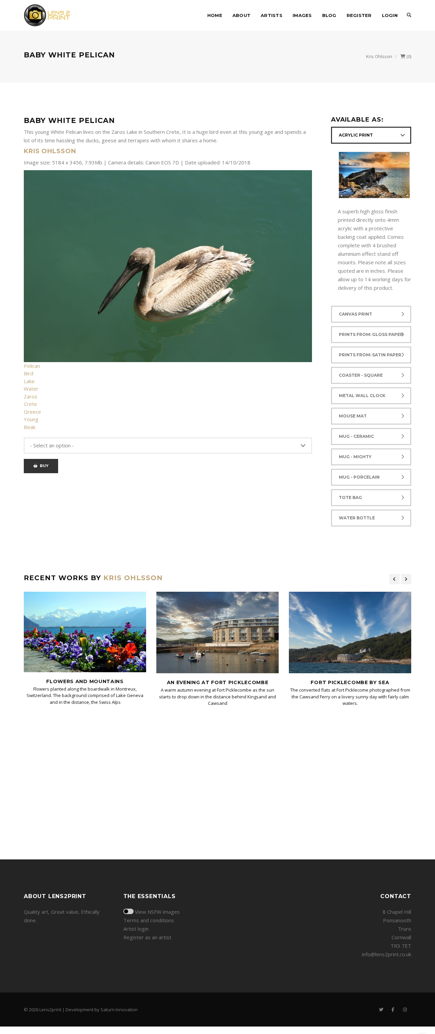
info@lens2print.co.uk (386, 954)
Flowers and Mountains (85, 681)
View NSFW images (157, 911)
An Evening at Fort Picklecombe (217, 682)
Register (359, 15)
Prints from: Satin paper (370, 354)
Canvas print (355, 314)
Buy (43, 465)
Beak (29, 427)
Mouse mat (353, 415)
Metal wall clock (362, 395)
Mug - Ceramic (356, 436)
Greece (32, 411)
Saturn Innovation (119, 1009)
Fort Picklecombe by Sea (350, 682)
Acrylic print (356, 135)
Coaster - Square (361, 375)
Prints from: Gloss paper (371, 334)
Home (214, 15)
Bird (28, 373)
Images (302, 15)
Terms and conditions (148, 920)
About (241, 15)
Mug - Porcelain (359, 477)
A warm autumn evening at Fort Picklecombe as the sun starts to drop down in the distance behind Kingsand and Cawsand (217, 696)
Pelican (32, 365)
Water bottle (357, 517)
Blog (329, 15)
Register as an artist (147, 937)
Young (31, 419)
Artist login (136, 928)
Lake (29, 381)
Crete (30, 403)
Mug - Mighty (355, 456)
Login (390, 15)
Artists (271, 15)
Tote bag (350, 497)
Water (31, 388)
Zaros (30, 396)
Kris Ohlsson (379, 56)
